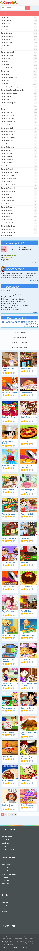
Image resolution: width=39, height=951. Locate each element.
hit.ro (16, 943)
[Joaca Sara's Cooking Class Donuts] (28, 408)
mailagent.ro (26, 943)
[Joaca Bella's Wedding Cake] (10, 602)
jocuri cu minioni (7, 182)
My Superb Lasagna (9, 393)
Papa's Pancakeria (9, 538)
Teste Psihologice (7, 868)
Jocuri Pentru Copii (7, 68)
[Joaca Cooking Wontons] (10, 747)
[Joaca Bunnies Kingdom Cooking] (28, 481)
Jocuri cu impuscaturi (9, 849)
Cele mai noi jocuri (19, 332)
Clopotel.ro (9, 3)
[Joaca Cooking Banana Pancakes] (28, 456)
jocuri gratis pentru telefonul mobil (13, 90)
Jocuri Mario (5, 65)
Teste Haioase (6, 880)
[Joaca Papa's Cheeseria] (28, 359)
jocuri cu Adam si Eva (9, 96)
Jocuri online (9, 830)
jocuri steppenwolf (7, 118)
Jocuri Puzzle (5, 71)
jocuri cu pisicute (7, 153)
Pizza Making (26, 611)
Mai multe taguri (6, 235)
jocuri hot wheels (7, 134)
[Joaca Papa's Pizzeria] (10, 723)
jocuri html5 (5, 84)
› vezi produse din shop (30, 326)
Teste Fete (5, 883)
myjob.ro (33, 943)
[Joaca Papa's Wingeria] (28, 553)
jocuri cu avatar (6, 220)
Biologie (4, 905)
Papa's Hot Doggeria (9, 514)
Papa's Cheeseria (27, 368)
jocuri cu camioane (8, 226)
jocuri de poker (6, 144)
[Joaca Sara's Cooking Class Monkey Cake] (10, 675)
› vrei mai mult (33, 280)
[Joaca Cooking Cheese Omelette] (10, 650)
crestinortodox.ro (6, 943)
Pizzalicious (25, 781)
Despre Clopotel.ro (6, 937)
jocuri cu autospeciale (9, 191)
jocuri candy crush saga (10, 87)
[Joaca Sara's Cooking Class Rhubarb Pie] (28, 747)
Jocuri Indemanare (7, 55)
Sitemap (26, 937)
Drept (4, 915)
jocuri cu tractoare (7, 201)
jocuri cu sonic (6, 99)
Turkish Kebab (7, 781)
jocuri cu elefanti (7, 159)
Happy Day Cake (8, 465)
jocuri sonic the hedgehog (10, 172)
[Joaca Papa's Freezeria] (10, 481)
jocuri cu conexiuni (8, 147)
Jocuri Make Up (6, 61)
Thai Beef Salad (27, 514)
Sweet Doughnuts (27, 805)
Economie (5, 918)
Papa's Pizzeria (8, 732)
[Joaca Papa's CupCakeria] (10, 553)
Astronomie (5, 902)
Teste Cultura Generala (9, 871)
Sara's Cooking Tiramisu (7, 442)
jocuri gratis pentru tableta (10, 93)
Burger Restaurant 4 (28, 635)
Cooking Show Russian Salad (7, 806)
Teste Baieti (5, 887)
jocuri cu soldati (7, 169)
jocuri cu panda (6, 163)
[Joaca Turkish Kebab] (10, 772)
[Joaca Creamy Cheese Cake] (10, 359)
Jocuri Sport (5, 74)
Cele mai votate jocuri (19, 347)
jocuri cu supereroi (8, 188)
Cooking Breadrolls (9, 587)
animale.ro (10, 941)
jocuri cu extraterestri (8, 207)
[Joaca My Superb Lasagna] (10, 384)
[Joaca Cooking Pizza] (28, 432)
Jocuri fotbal (6, 843)
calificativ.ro (23, 941)
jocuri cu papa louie (8, 115)
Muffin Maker (25, 660)
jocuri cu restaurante (8, 204)
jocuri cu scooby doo (8, 103)
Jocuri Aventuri (6, 20)
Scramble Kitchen (27, 708)
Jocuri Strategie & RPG (9, 77)
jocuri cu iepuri (6, 150)
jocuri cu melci (6, 156)
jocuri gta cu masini (8, 131)
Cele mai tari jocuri (19, 337)
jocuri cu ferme (6, 197)
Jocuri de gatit (6, 846)
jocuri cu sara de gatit (9, 185)
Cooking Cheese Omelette (8, 660)
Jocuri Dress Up (6, 42)
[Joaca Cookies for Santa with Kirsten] (10, 408)
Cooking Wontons (8, 757)
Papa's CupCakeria (9, 562)
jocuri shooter (6, 194)
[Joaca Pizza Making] (28, 602)
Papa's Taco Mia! (8, 635)
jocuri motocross (7, 141)
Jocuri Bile (4, 27)
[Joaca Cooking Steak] (28, 384)
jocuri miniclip (6, 216)
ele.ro (13, 943)
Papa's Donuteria (8, 708)
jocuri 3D (4, 109)
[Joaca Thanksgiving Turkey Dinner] (28, 723)
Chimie (4, 908)
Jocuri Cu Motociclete (8, 36)
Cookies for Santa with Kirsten (8, 418)
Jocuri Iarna (5, 49)
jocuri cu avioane (7, 213)
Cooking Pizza (26, 441)
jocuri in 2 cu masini (8, 125)
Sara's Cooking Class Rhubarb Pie (29, 757)
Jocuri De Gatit (6, 39)
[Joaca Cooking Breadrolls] (10, 578)
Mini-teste (5, 877)
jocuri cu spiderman (8, 137)
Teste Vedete (6, 864)
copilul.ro (30, 941)
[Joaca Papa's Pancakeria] (10, 529)
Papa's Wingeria (27, 562)
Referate (6, 895)
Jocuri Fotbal (5, 46)
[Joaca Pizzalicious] (28, 772)
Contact (21, 937)
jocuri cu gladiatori (7, 223)
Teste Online (8, 858)
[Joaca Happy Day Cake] (10, 456)
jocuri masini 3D (6, 112)
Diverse (4, 911)
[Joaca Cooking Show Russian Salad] (10, 796)
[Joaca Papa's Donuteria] (10, 699)
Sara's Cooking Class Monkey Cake (10, 685)
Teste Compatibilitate (9, 874)
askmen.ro (16, 941)
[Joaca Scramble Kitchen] (28, 699)
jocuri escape (6, 106)
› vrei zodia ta (33, 263)
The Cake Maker (27, 587)
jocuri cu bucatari (7, 175)
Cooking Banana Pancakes (27, 466)
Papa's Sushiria (26, 538)
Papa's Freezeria (8, 490)
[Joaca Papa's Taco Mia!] (10, 626)
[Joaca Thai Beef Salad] (28, 505)
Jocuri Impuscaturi (7, 52)
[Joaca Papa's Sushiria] (28, 529)
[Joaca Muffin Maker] (28, 650)
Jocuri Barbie (5, 23)
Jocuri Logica (5, 58)
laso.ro (20, 943)
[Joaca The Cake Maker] (28, 578)
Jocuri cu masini (7, 837)
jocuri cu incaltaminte (8, 178)
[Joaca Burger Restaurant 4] (28, 626)
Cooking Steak (26, 393)
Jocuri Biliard (5, 30)
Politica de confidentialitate (14, 938)
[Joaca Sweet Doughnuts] (28, 796)
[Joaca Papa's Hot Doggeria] (10, 505)
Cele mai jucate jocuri (19, 342)
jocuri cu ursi (6, 166)
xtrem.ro (11, 944)
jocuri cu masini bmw (8, 122)
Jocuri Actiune (6, 17)
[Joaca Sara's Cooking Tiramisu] (10, 432)
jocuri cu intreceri (7, 229)
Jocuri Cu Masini (6, 33)
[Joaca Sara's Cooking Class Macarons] (28, 675)
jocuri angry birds (7, 128)
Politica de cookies (28, 938)
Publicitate (15, 937)
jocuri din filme (6, 210)
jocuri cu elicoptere (8, 232)
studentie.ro (5, 944)
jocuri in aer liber (7, 80)
